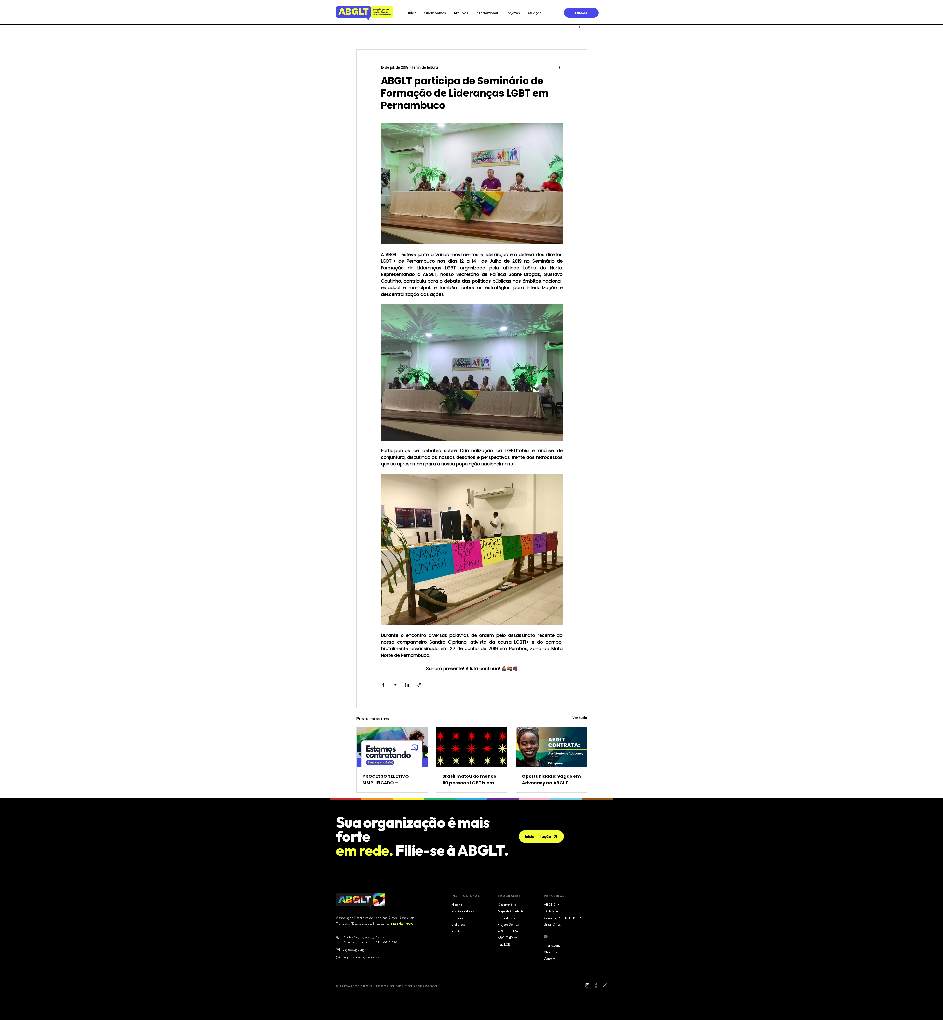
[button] (581, 27)
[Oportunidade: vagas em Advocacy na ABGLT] (551, 747)
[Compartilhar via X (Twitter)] (395, 685)
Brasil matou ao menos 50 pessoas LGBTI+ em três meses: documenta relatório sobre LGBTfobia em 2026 (470, 779)
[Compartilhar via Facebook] (383, 685)
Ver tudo (579, 717)
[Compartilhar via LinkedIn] (407, 685)
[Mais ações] (560, 67)
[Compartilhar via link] (419, 685)
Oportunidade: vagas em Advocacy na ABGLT (551, 779)
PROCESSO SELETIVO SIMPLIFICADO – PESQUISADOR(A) (385, 779)
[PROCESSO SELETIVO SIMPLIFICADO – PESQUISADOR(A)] (392, 747)
